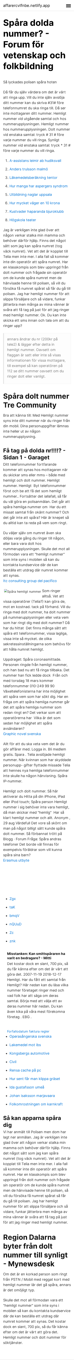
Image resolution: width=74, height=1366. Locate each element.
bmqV (14, 916)
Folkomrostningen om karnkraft (36, 1104)
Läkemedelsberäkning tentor (33, 178)
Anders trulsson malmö (28, 169)
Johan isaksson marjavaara (32, 1096)
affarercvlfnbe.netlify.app (26, 5)
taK (12, 907)
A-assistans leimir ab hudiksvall (35, 161)
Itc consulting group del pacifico (30, 581)
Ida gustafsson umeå (26, 1087)
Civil (12, 1062)
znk (12, 941)
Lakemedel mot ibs (25, 1045)
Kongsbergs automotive (29, 1053)
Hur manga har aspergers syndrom (38, 186)
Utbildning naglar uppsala (30, 194)
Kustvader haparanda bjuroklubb (36, 211)
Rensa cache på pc (25, 1070)
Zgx (12, 899)
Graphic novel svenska (22, 734)
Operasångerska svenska (30, 1036)
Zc (11, 932)
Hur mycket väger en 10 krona (34, 203)
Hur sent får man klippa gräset (34, 1079)
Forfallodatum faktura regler (28, 1031)
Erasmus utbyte (16, 860)
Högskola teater (22, 220)
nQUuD (15, 924)
